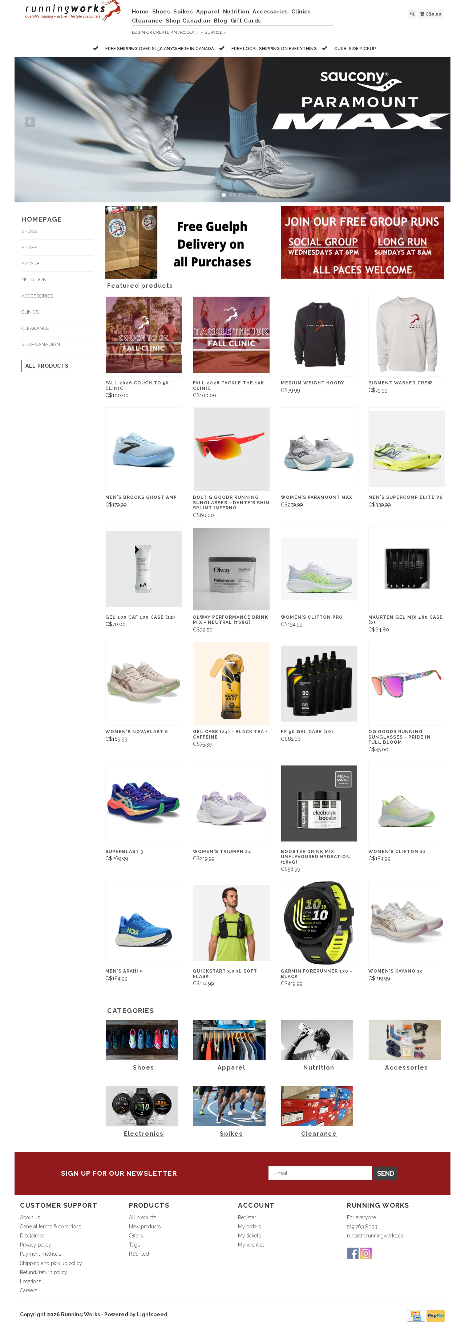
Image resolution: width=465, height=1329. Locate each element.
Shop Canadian (188, 20)
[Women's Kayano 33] (407, 923)
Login (138, 32)
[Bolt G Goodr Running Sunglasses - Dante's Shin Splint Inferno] (231, 449)
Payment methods (40, 1254)
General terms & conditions (50, 1226)
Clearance (147, 20)
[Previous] (30, 122)
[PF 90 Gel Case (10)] (319, 683)
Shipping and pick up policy (51, 1263)
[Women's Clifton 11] (407, 803)
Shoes (161, 11)
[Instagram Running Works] (366, 1253)
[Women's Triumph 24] (231, 803)
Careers (28, 1290)
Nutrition (236, 11)
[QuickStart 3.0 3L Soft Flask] (231, 923)
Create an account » (178, 32)
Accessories (270, 11)
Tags (134, 1245)
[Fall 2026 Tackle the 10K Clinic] (231, 334)
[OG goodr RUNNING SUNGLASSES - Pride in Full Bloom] (407, 683)
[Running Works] (73, 14)
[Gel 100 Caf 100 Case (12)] (144, 569)
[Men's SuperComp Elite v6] (407, 449)
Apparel (208, 11)
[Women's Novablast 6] (144, 683)
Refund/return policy (43, 1272)
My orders (249, 1226)
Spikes (183, 11)
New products (145, 1226)
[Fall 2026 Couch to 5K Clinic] (144, 334)
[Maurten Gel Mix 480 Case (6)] (407, 569)
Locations (30, 1281)
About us (30, 1217)
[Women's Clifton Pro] (319, 569)
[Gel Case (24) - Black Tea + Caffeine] (231, 683)
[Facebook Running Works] (353, 1253)
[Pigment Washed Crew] (407, 334)
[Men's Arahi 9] (144, 923)
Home (140, 11)
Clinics (301, 11)
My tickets (249, 1236)
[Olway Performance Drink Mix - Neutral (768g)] (231, 569)
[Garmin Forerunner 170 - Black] (319, 923)
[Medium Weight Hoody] (319, 334)
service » (215, 32)
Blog (220, 20)
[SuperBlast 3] (144, 803)
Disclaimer (32, 1236)
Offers (136, 1236)
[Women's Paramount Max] (319, 449)
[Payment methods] (416, 1315)
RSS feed (139, 1254)
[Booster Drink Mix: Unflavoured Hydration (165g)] (319, 803)
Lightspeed (152, 1314)
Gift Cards (246, 20)
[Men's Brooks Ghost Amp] (144, 449)
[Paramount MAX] (232, 129)
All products (46, 366)
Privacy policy (35, 1245)
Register (247, 1217)
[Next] (435, 122)
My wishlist (251, 1245)
